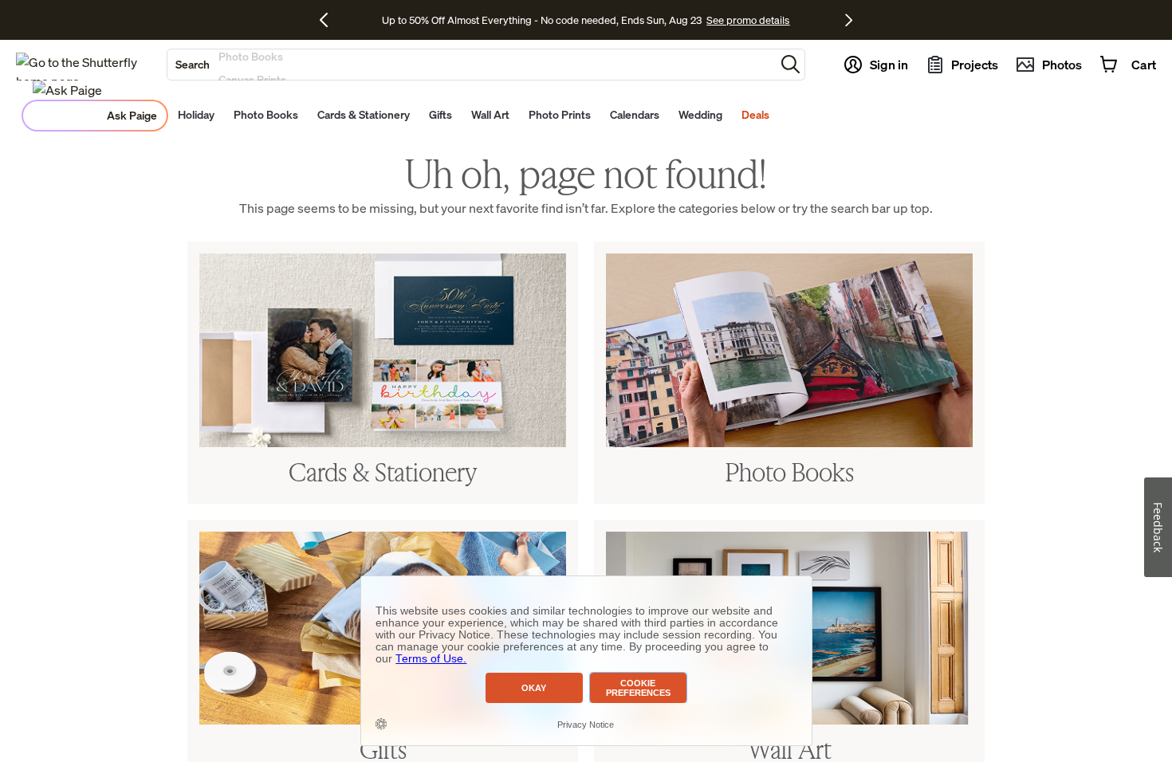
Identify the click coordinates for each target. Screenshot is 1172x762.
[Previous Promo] (330, 20)
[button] (790, 64)
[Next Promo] (848, 20)
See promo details (747, 20)
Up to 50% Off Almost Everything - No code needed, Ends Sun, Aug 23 (542, 20)
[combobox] (471, 64)
